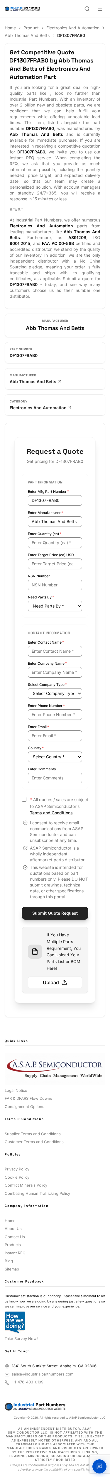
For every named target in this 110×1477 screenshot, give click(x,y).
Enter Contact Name (46, 642)
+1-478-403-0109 (27, 1382)
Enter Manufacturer (45, 512)
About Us (13, 1228)
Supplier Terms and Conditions (33, 1133)
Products (13, 1244)
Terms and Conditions (51, 812)
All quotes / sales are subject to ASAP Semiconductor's (59, 806)
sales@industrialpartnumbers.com (42, 1374)
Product (31, 27)
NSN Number (39, 576)
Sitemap (12, 1269)
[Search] (87, 9)
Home (10, 27)
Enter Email (38, 727)
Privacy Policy (17, 1169)
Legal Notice (16, 1090)
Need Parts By (41, 597)
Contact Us (15, 1236)
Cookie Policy (17, 1177)
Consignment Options (24, 1106)
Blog (9, 1260)
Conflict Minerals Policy (26, 1185)
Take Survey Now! (21, 1338)
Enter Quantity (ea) (44, 534)
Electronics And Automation (72, 27)
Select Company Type (47, 684)
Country (36, 748)
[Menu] (100, 9)
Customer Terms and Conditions (34, 1141)
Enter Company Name (47, 663)
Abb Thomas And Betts (27, 35)
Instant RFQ (15, 1253)
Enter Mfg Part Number (48, 491)
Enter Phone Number (46, 705)
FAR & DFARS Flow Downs (28, 1098)
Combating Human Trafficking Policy (37, 1193)
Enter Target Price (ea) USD (51, 555)
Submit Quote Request (55, 913)
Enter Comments (42, 769)
